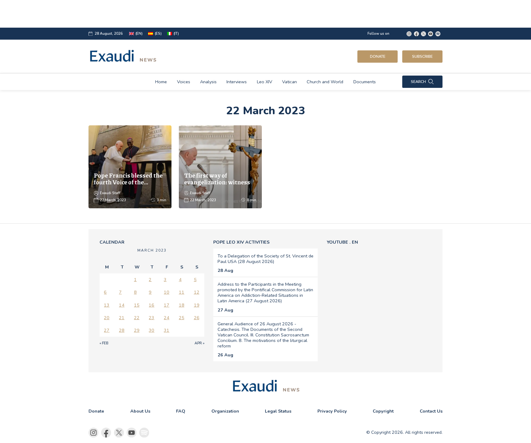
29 (137, 330)
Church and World (325, 82)
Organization (225, 411)
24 (166, 318)
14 (121, 305)
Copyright (383, 411)
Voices (183, 82)
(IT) (176, 33)
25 (181, 318)
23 (151, 318)
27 (106, 330)
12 (196, 292)
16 (151, 305)
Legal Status (278, 411)
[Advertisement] (244, 14)
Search (418, 81)
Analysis (208, 82)
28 (121, 330)
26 (196, 318)
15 (137, 305)
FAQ (180, 411)
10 (166, 292)
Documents (364, 82)
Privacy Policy (332, 411)
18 (181, 305)
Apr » (199, 343)
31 (166, 330)
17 (166, 305)
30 (151, 330)
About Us (140, 411)
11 (181, 292)
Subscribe (422, 56)
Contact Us (431, 411)
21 (121, 318)
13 (106, 305)
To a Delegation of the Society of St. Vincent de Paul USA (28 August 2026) (265, 259)
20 (106, 318)
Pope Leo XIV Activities (241, 242)
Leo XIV (264, 82)
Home (161, 82)
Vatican (289, 82)
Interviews (236, 82)
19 (196, 305)
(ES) (158, 33)
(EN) (139, 33)
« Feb (104, 343)
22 (137, 318)
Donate (377, 56)
